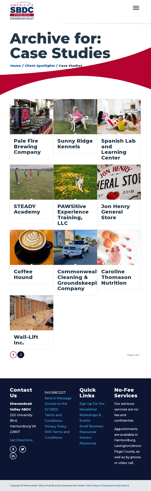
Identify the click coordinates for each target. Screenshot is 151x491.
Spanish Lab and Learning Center (118, 149)
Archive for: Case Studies (60, 45)
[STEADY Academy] (31, 182)
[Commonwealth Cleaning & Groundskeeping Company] (75, 247)
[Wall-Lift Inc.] (31, 312)
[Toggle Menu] (136, 8)
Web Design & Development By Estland (107, 485)
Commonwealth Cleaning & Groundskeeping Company (80, 280)
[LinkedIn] (13, 456)
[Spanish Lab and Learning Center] (119, 116)
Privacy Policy (56, 426)
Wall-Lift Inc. (26, 340)
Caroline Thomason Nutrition (116, 277)
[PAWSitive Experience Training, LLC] (75, 182)
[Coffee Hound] (31, 247)
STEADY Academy (27, 209)
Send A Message (58, 398)
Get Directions (21, 440)
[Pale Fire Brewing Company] (31, 116)
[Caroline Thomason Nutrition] (119, 247)
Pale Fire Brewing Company (27, 146)
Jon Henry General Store (115, 212)
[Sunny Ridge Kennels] (75, 116)
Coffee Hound (23, 274)
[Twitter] (22, 449)
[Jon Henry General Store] (119, 182)
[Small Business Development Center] (22, 11)
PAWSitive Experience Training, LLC (73, 214)
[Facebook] (13, 449)
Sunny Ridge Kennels (75, 144)
